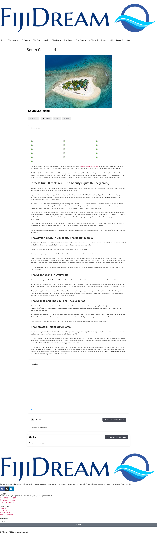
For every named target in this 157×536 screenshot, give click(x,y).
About (128, 40)
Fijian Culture (56, 40)
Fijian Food (36, 40)
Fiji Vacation (26, 40)
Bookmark (47, 118)
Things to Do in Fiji (107, 40)
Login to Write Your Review (115, 420)
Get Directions (37, 410)
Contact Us (119, 40)
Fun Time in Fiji (93, 40)
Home (3, 40)
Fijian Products (81, 40)
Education (46, 40)
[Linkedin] (11, 489)
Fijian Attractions (13, 40)
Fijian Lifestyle (68, 40)
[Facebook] (2, 489)
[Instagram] (7, 489)
